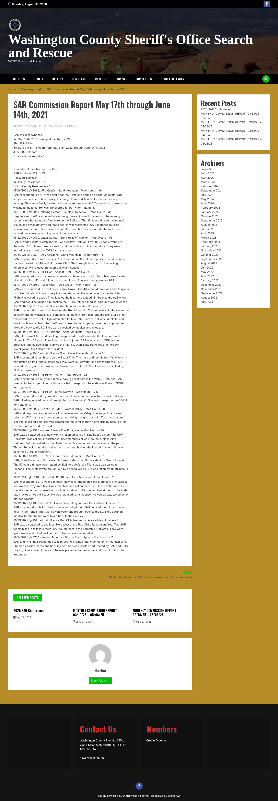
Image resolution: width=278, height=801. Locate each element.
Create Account (156, 740)
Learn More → (100, 680)
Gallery (57, 79)
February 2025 (210, 186)
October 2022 (210, 254)
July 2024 (207, 194)
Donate (38, 79)
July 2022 (207, 267)
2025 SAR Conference (28, 610)
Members (101, 79)
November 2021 (211, 289)
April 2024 (207, 203)
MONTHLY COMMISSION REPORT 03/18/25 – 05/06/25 (95, 612)
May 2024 (207, 199)
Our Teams (79, 79)
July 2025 (207, 169)
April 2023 (207, 233)
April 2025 (207, 177)
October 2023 (210, 216)
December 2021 (211, 284)
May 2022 (207, 271)
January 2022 (210, 280)
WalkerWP (174, 795)
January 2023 (210, 246)
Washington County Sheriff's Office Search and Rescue (130, 46)
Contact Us (144, 79)
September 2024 (211, 190)
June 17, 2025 (83, 621)
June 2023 (208, 229)
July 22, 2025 (23, 617)
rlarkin (20, 126)
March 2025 (208, 182)
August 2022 (209, 263)
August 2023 (209, 224)
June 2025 (208, 173)
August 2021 (209, 297)
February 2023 (210, 241)
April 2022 (207, 276)
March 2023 (208, 237)
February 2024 (210, 207)
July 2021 (207, 301)
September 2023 (211, 220)
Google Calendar (172, 79)
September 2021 (211, 293)
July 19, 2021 (36, 126)
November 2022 (211, 250)
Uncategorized (55, 126)
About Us (18, 79)
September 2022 (211, 259)
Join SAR (121, 79)
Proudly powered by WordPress (117, 795)
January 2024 (210, 212)
